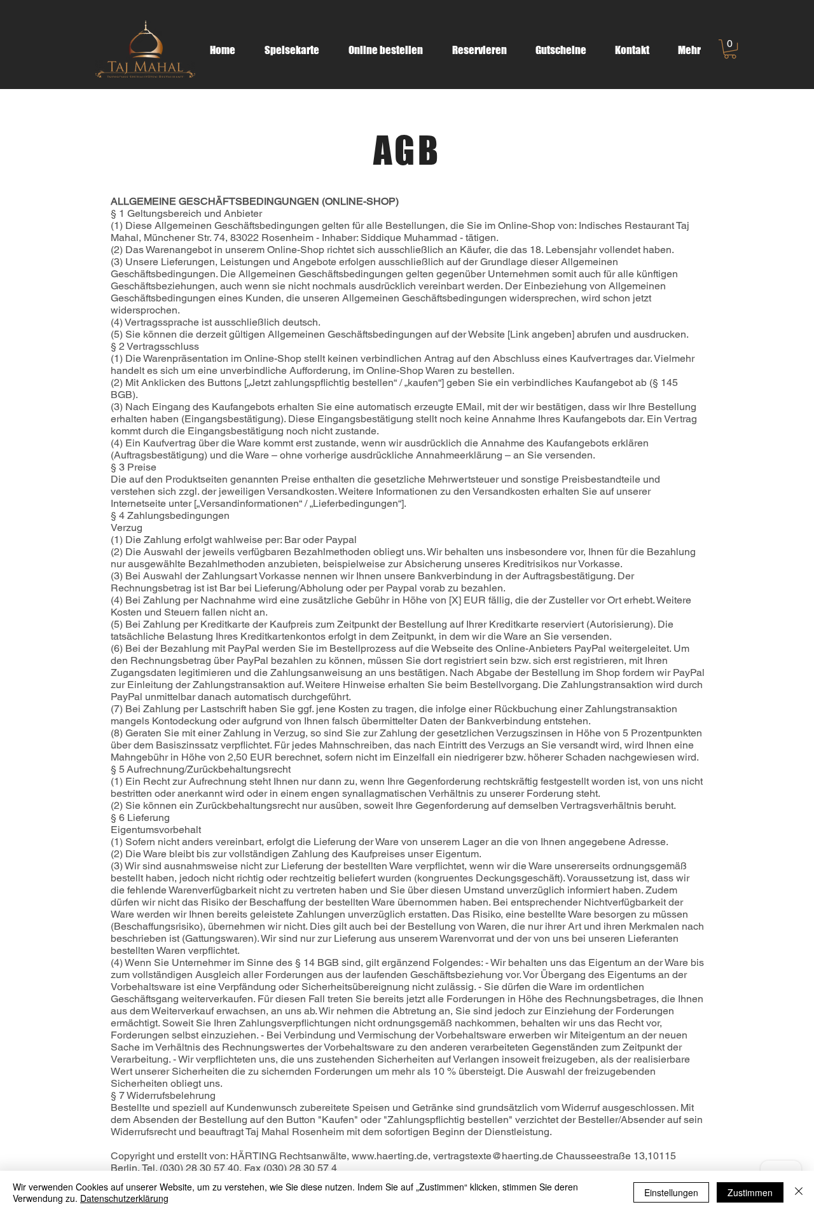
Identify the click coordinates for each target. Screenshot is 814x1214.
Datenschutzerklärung (124, 1198)
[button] (730, 49)
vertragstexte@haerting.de (493, 1156)
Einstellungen (671, 1192)
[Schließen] (798, 1192)
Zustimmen (750, 1192)
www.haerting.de (390, 1156)
